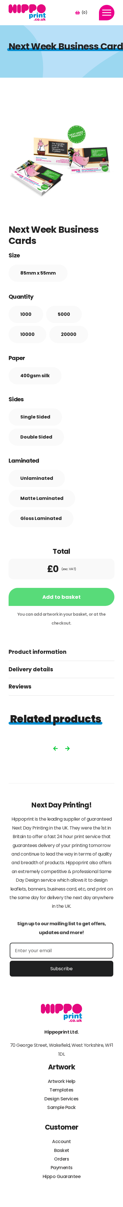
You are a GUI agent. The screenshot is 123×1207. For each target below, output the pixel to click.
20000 (68, 334)
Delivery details (31, 669)
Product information (37, 652)
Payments (62, 1167)
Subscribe (61, 968)
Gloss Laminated (41, 518)
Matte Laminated (42, 498)
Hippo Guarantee (62, 1176)
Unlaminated (36, 478)
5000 (64, 314)
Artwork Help (62, 1081)
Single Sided (35, 417)
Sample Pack (61, 1107)
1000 (25, 314)
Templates (61, 1090)
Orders (61, 1159)
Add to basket (61, 596)
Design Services (61, 1099)
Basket (61, 1150)
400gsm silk (35, 375)
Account (61, 1141)
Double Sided (36, 437)
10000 (27, 334)
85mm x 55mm (38, 273)
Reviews (20, 686)
